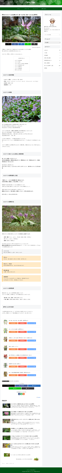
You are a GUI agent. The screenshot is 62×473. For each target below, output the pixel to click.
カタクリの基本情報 (18, 60)
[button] (34, 44)
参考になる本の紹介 (18, 69)
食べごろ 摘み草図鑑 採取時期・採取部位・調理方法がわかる (19, 372)
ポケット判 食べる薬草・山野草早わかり (16, 329)
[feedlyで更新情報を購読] (21, 394)
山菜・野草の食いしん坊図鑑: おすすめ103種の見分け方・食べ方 (20, 355)
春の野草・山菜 (13, 381)
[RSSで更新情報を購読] (24, 394)
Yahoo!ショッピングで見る (31, 323)
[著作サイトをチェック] (19, 394)
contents (20, 58)
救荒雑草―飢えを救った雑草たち (14, 363)
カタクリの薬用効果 (18, 68)
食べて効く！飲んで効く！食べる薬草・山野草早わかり (18, 320)
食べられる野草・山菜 (6, 381)
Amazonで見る (13, 323)
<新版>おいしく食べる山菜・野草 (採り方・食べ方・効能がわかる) (20, 337)
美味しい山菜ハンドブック (13, 346)
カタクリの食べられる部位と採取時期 (21, 63)
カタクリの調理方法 (18, 66)
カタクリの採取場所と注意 (19, 65)
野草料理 (17, 381)
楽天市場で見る (22, 323)
